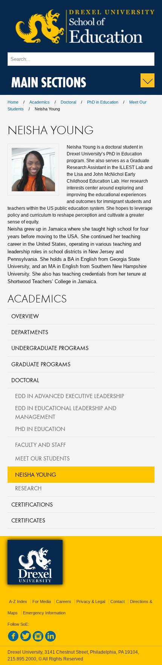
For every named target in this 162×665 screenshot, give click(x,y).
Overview (25, 316)
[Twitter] (25, 640)
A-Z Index (18, 601)
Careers (63, 601)
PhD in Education (102, 102)
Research (28, 488)
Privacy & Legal (90, 601)
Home (13, 102)
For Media (41, 601)
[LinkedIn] (50, 640)
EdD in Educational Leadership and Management (65, 412)
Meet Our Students (42, 458)
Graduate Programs (40, 364)
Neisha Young (35, 474)
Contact (117, 601)
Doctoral (68, 102)
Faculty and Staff (40, 444)
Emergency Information (44, 613)
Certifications (32, 504)
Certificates (28, 520)
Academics (39, 102)
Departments (29, 332)
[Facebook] (13, 640)
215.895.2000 (22, 659)
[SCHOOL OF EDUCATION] (81, 49)
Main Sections (48, 80)
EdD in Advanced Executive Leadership (69, 396)
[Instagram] (38, 640)
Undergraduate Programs (50, 348)
